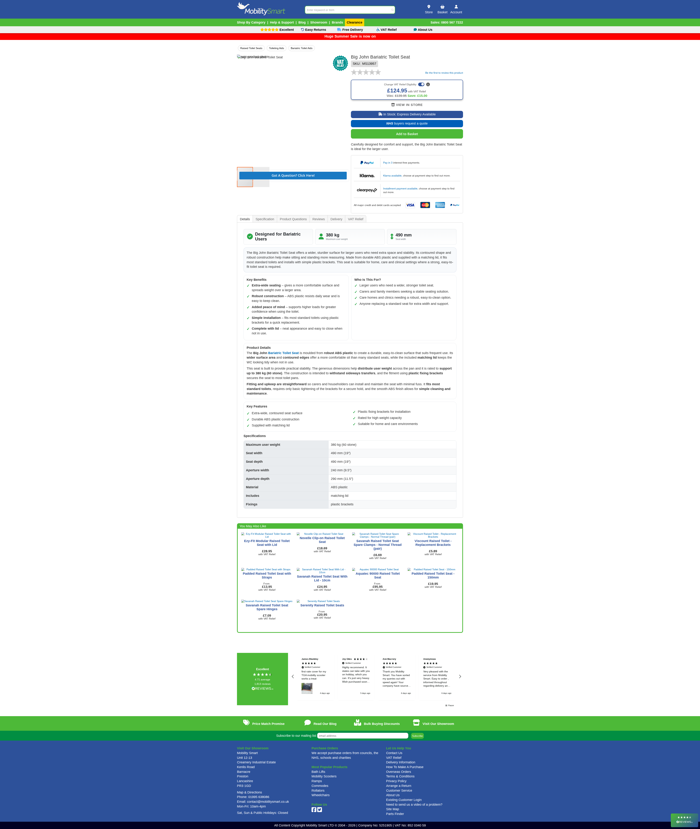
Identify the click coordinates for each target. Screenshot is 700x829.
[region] (376, 676)
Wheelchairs (321, 795)
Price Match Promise (268, 724)
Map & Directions (249, 792)
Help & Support (282, 22)
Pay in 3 (387, 162)
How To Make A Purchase (404, 767)
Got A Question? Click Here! (293, 175)
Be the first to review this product (444, 72)
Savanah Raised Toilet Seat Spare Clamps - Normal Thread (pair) (378, 544)
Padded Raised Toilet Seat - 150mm (433, 575)
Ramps (317, 781)
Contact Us (394, 753)
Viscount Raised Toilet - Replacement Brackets (433, 543)
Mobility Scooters (324, 776)
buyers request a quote (404, 124)
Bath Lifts (318, 772)
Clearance (354, 22)
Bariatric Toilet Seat (283, 353)
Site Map (392, 809)
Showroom (318, 22)
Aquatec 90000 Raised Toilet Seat (378, 575)
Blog (302, 22)
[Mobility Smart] (271, 10)
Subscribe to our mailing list (296, 735)
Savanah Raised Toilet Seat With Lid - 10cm (322, 578)
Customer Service (399, 790)
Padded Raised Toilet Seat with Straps (267, 575)
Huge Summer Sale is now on (350, 36)
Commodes (320, 786)
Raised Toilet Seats (251, 48)
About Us (393, 795)
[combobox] (350, 10)
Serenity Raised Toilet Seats (322, 605)
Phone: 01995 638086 (253, 797)
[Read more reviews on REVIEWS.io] (262, 689)
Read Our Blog (325, 724)
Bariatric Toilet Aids (301, 48)
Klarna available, (392, 175)
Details (245, 219)
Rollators (318, 790)
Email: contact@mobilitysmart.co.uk (263, 801)
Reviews (318, 219)
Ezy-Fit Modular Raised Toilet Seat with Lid (267, 543)
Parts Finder (395, 814)
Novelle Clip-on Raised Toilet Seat (322, 540)
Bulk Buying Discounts (381, 724)
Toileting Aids (276, 48)
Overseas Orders (398, 772)
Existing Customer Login (404, 800)
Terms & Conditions (400, 776)
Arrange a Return (398, 786)
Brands (337, 22)
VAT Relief (355, 219)
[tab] (245, 219)
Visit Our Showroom (438, 724)
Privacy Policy (396, 781)
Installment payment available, (400, 188)
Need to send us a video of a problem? (414, 804)
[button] (293, 676)
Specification (265, 219)
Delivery (336, 219)
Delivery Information (400, 762)
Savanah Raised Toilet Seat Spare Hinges (267, 607)
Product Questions (293, 219)
